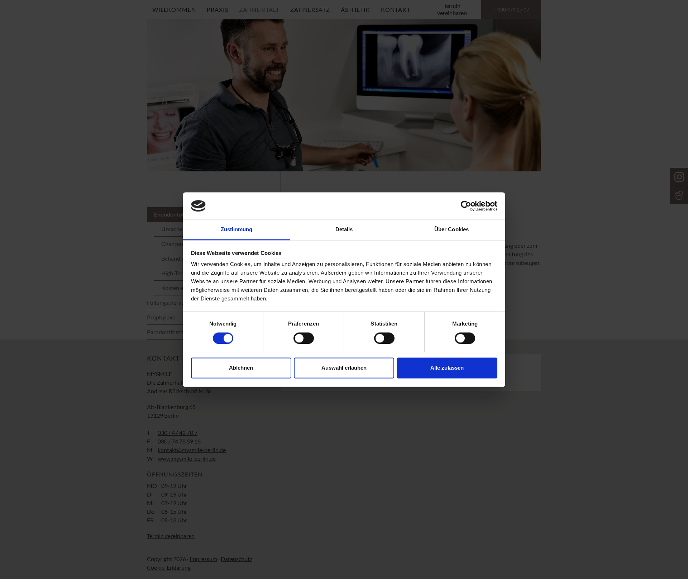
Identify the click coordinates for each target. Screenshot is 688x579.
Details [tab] (344, 230)
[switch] (303, 338)
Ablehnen (241, 368)
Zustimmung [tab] (237, 230)
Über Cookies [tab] (451, 230)
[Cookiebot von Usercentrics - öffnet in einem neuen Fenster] (466, 205)
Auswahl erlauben (344, 368)
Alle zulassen (447, 368)
